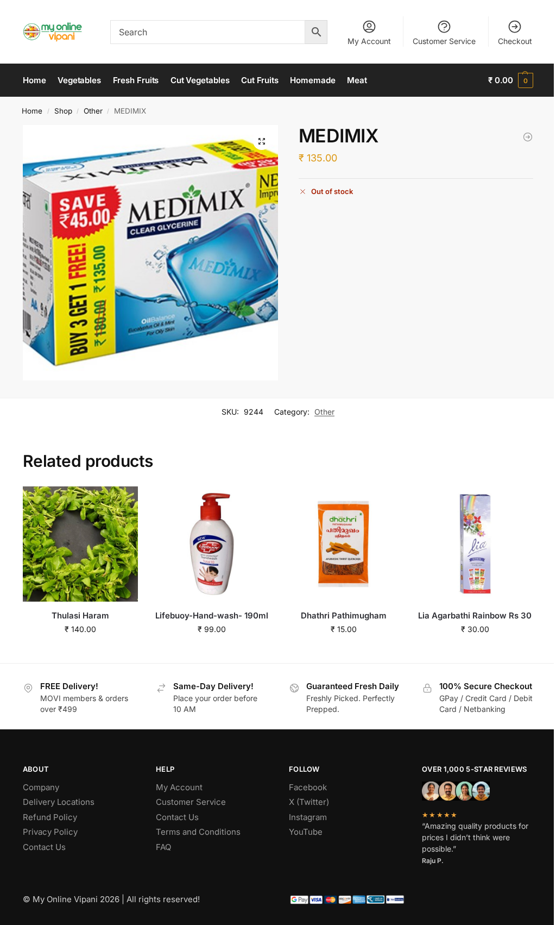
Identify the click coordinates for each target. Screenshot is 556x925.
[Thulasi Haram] (80, 544)
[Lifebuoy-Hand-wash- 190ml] (211, 544)
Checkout (515, 41)
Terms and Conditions (198, 832)
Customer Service (444, 41)
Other (93, 111)
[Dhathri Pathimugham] (343, 544)
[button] (510, 80)
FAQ (163, 847)
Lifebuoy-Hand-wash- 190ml (211, 615)
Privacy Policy (50, 832)
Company (41, 787)
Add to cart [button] (81, 652)
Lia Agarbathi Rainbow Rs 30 (475, 615)
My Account (369, 41)
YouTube (306, 832)
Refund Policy (50, 817)
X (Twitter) (309, 802)
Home (32, 111)
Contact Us (44, 847)
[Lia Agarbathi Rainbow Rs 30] (527, 137)
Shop (63, 111)
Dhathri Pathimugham (344, 615)
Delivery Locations (58, 802)
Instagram (308, 817)
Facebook (308, 787)
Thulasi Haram (80, 615)
